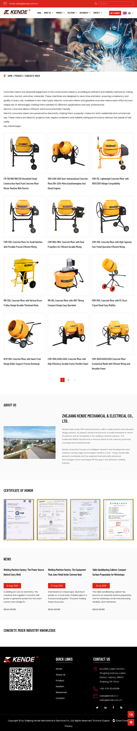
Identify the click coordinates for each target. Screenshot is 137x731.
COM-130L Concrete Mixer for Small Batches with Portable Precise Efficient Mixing (23, 244)
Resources (84, 12)
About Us (47, 12)
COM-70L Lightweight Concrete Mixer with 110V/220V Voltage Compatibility (110, 181)
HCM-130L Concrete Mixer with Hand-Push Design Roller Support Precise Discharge (22, 361)
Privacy (68, 726)
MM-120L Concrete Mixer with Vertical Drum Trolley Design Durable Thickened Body (23, 303)
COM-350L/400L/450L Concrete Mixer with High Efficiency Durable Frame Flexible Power (68, 361)
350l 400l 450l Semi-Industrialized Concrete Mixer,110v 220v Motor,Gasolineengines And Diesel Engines (68, 183)
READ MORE (10, 609)
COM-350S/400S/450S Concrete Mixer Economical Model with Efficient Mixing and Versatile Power (111, 363)
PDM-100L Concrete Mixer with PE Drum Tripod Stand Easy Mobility (109, 303)
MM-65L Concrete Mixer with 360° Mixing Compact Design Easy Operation (66, 303)
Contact (96, 12)
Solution (71, 12)
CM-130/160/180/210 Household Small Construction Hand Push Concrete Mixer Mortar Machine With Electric (21, 183)
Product (59, 12)
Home (39, 12)
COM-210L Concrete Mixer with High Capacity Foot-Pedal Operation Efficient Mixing (112, 244)
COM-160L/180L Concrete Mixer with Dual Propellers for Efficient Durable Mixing (66, 244)
